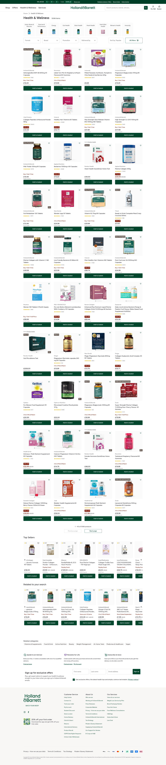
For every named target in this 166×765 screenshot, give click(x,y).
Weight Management (83, 644)
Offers (15, 8)
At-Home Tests (99, 644)
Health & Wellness (28, 8)
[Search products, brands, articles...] (146, 7)
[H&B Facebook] (28, 712)
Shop (7, 8)
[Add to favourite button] (49, 49)
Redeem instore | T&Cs (104, 2)
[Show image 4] (38, 113)
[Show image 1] (34, 113)
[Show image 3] (37, 113)
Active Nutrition (60, 644)
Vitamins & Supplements (33, 644)
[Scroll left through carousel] (25, 559)
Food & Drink (48, 644)
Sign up (136, 671)
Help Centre (125, 2)
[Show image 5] (39, 113)
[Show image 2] (35, 113)
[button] (32, 40)
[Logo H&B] (83, 8)
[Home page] (83, 7)
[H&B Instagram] (24, 712)
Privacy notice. (133, 679)
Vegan (128, 644)
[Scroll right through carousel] (141, 559)
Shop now (77, 2)
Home (25, 13)
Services (42, 8)
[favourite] (38, 543)
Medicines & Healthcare (115, 644)
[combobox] (124, 7)
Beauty (71, 644)
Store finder (116, 2)
